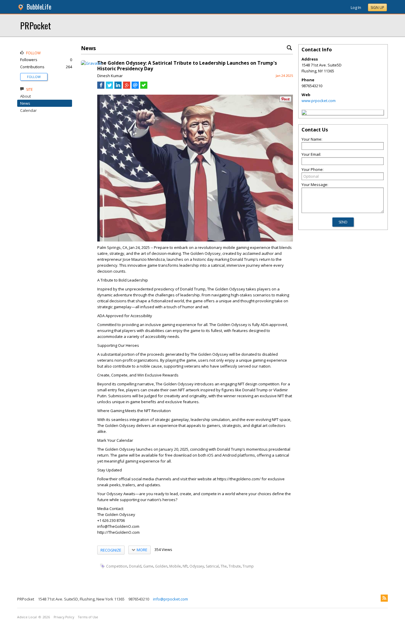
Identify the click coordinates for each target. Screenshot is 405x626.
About (25, 96)
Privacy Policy (64, 617)
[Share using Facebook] (100, 87)
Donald (135, 566)
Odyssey (196, 566)
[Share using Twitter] (109, 87)
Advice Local (27, 617)
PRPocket (35, 25)
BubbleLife (39, 6)
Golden (161, 566)
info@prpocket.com (170, 599)
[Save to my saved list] (143, 87)
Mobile (175, 566)
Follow (34, 76)
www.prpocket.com (319, 100)
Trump (248, 566)
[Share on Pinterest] (285, 100)
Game (148, 566)
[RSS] (384, 598)
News (25, 103)
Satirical (212, 566)
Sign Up (377, 7)
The (224, 566)
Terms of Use (88, 617)
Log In (356, 7)
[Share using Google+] (126, 87)
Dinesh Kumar (110, 75)
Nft (185, 566)
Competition (116, 566)
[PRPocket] (304, 113)
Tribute (235, 566)
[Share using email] (135, 87)
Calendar (28, 110)
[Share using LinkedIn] (118, 87)
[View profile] (91, 63)
